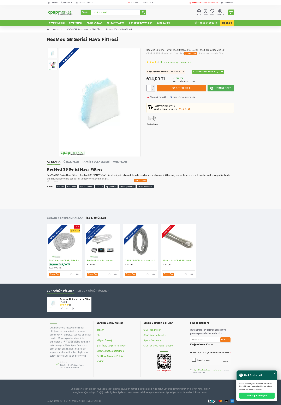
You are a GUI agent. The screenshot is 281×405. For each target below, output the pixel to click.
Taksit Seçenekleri (95, 161)
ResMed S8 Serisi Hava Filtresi (75, 299)
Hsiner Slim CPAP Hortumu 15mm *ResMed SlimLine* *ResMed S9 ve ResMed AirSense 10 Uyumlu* (179, 260)
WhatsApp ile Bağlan (256, 395)
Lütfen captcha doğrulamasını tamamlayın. (210, 352)
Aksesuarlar (58, 29)
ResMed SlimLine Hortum (100, 260)
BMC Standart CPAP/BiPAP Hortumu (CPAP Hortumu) (65, 260)
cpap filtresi (111, 186)
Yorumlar (119, 161)
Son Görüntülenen (60, 290)
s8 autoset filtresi (145, 186)
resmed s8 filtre (86, 186)
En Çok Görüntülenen (93, 290)
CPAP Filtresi (97, 29)
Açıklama (53, 161)
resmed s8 (71, 186)
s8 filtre (99, 186)
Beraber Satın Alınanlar (65, 218)
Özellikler (71, 161)
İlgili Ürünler (96, 218)
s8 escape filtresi (127, 186)
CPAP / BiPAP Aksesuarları (77, 29)
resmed (60, 186)
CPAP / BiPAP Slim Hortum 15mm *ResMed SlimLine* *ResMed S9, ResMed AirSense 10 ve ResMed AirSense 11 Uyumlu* (141, 260)
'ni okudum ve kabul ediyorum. (212, 371)
